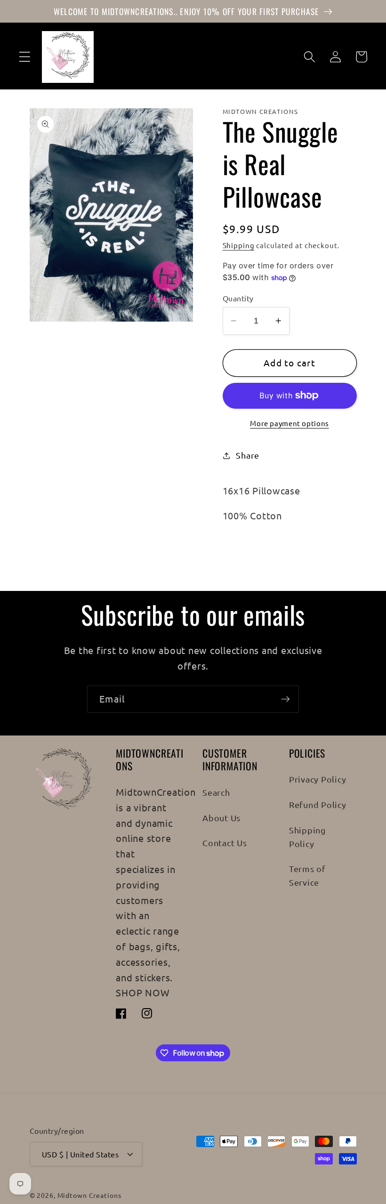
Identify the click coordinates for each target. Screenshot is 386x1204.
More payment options (289, 423)
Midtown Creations (89, 1195)
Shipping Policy (307, 836)
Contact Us (224, 843)
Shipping (239, 245)
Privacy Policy (317, 779)
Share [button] (247, 455)
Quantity (238, 298)
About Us (221, 818)
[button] (25, 57)
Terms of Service (307, 875)
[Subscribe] (285, 699)
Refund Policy (317, 804)
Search (216, 792)
